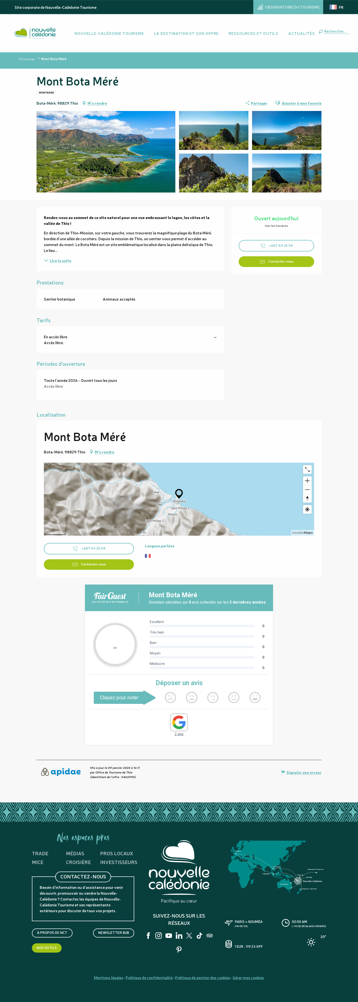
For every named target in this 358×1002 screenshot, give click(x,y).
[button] (336, 31)
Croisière (78, 862)
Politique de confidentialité (149, 977)
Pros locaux (116, 853)
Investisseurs (118, 862)
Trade (40, 853)
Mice (37, 862)
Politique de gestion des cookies (202, 977)
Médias (75, 853)
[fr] (337, 7)
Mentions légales (108, 977)
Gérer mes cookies (248, 977)
